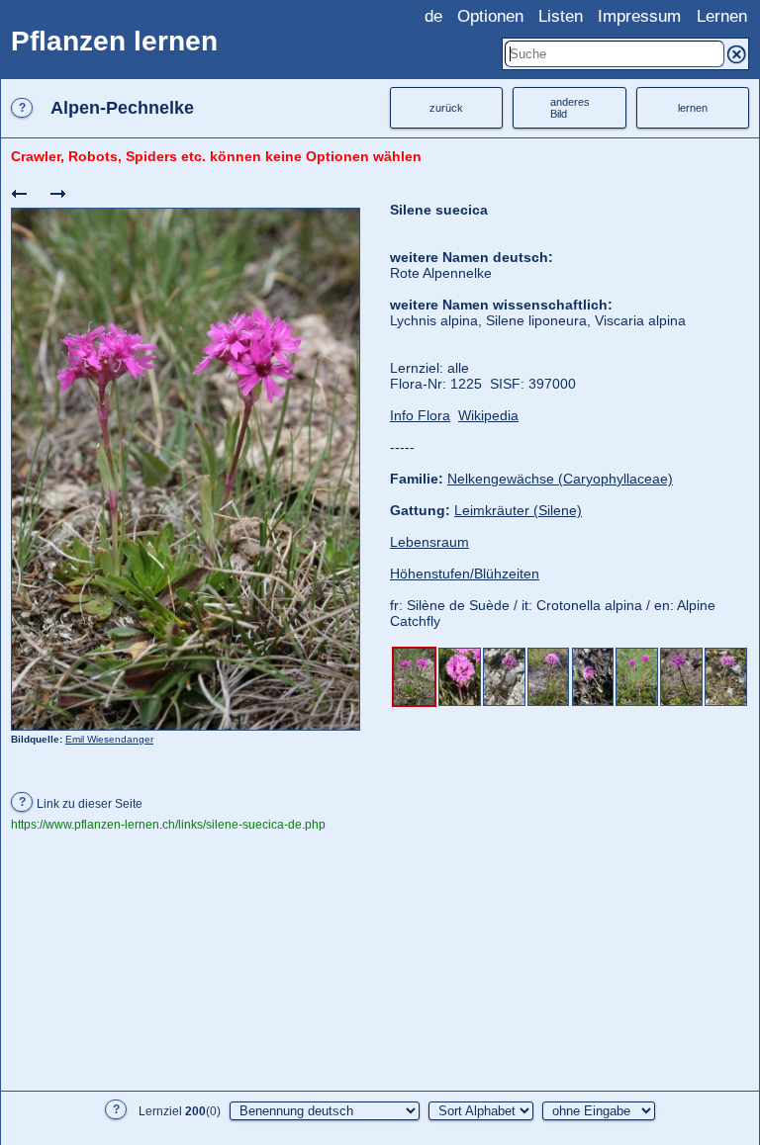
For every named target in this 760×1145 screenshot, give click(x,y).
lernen (693, 108)
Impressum (639, 16)
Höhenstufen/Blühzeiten (464, 573)
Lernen (722, 16)
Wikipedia (488, 415)
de (433, 16)
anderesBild (570, 108)
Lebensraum (429, 542)
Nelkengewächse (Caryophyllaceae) (560, 478)
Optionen (490, 16)
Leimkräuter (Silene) (518, 510)
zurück (446, 108)
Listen (560, 16)
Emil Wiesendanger (109, 739)
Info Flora (420, 415)
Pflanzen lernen (114, 41)
